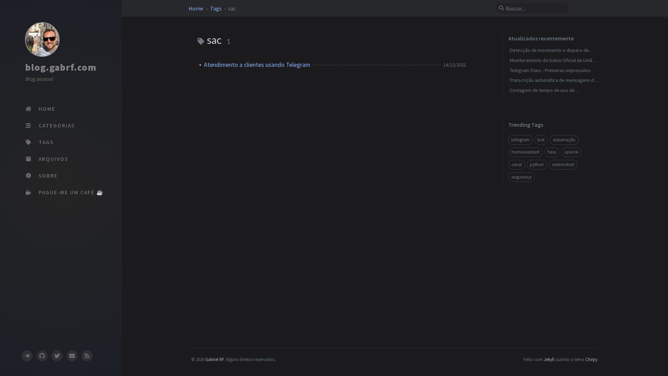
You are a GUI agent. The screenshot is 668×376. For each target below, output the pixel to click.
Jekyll (549, 359)
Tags (216, 8)
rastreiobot (563, 164)
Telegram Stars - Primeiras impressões (550, 70)
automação (564, 140)
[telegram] (26, 355)
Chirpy (591, 359)
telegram (520, 140)
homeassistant (525, 152)
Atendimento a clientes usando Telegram (257, 65)
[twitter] (57, 355)
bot (541, 140)
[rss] (87, 355)
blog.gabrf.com (60, 67)
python (537, 164)
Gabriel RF (214, 359)
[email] (72, 355)
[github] (42, 355)
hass (552, 152)
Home (196, 8)
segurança (521, 177)
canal (516, 164)
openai (571, 152)
